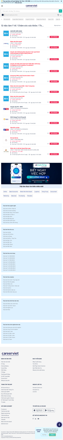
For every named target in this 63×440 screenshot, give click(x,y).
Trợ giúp (3, 402)
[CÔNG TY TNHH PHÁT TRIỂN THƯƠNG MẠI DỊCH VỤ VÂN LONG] (6, 151)
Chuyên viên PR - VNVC (16, 106)
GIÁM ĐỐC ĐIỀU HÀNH (16, 31)
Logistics (36, 191)
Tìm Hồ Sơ (35, 364)
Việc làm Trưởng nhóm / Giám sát (11, 285)
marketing (6, 195)
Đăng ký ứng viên (5, 380)
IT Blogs (3, 372)
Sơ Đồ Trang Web (5, 376)
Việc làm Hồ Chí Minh (8, 234)
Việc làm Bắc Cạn (7, 242)
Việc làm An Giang (7, 236)
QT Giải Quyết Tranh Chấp (7, 400)
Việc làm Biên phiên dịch (9, 220)
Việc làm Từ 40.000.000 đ (9, 270)
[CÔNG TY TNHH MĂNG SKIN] (6, 140)
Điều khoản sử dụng (6, 396)
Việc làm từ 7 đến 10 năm (9, 337)
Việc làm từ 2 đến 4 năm (9, 333)
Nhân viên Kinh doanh (16, 41)
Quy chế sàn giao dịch (6, 393)
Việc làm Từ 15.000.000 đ (9, 264)
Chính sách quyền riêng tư (7, 398)
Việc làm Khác (6, 309)
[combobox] (29, 11)
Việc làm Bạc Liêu (7, 240)
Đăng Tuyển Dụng (37, 361)
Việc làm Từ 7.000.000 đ (9, 260)
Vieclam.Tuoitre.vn (37, 387)
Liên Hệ (34, 391)
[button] (61, 1)
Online (5, 191)
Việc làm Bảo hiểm (7, 216)
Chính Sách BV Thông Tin (7, 389)
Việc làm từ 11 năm (7, 339)
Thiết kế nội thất (5, 411)
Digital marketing (5, 413)
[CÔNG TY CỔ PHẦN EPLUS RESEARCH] (6, 109)
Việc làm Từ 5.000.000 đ (9, 258)
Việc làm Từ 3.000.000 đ (9, 256)
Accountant (53, 191)
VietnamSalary (5, 366)
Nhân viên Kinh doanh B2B (17, 96)
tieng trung (45, 191)
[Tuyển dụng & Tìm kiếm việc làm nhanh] (31, 6)
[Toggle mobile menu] (2, 6)
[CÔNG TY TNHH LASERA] (6, 44)
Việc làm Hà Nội (7, 232)
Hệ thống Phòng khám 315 (16, 32)
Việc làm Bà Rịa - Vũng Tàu (9, 238)
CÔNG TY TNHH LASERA (16, 43)
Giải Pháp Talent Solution (39, 366)
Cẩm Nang (3, 370)
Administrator (4, 423)
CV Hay (3, 364)
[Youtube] (38, 419)
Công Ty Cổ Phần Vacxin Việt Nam (18, 118)
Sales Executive (13, 191)
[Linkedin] (35, 419)
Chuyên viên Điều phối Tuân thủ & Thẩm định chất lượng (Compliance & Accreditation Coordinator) (25, 64)
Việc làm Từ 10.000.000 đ (9, 262)
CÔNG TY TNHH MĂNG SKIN (16, 139)
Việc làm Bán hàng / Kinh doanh (11, 212)
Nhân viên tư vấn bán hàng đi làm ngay (20, 148)
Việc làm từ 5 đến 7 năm (9, 335)
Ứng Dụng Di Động (5, 374)
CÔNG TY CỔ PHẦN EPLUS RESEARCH (19, 108)
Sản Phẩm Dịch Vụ (37, 368)
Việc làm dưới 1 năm (8, 331)
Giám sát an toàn (5, 417)
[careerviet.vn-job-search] (38, 410)
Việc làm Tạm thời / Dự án (9, 305)
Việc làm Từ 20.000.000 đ (9, 266)
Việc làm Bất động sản (8, 218)
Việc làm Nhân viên (7, 284)
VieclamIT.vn (36, 389)
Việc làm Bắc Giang (8, 244)
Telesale (3, 419)
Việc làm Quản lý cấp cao (9, 290)
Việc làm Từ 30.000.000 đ (9, 268)
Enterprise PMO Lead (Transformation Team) (22, 75)
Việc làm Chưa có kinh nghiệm (10, 329)
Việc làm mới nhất (5, 361)
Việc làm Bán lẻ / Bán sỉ (8, 214)
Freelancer (4, 409)
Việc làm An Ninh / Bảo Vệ (9, 208)
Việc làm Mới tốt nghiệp (9, 282)
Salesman (13, 195)
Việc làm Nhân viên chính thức (10, 303)
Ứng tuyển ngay (54, 36)
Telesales (29, 195)
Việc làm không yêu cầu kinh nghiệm (12, 327)
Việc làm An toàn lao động (9, 210)
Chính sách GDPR (5, 391)
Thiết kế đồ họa (5, 415)
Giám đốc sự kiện (14, 127)
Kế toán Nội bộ (14, 138)
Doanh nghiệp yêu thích (11, 15)
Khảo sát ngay (18, 2)
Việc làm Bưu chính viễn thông (10, 222)
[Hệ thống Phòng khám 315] (6, 33)
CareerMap (4, 368)
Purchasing (22, 195)
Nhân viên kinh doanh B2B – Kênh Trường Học (22, 86)
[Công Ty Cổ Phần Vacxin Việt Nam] (6, 119)
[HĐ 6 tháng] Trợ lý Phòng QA (18, 117)
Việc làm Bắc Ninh (7, 246)
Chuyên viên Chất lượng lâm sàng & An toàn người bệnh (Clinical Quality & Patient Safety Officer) (25, 52)
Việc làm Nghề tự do (8, 307)
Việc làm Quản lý (7, 288)
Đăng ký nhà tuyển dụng (38, 370)
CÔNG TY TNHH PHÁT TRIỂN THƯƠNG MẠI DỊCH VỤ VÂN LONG (24, 150)
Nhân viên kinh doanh (26, 191)
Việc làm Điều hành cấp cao (10, 292)
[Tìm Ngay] (60, 11)
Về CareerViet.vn (5, 387)
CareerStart (4, 378)
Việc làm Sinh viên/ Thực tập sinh (11, 280)
